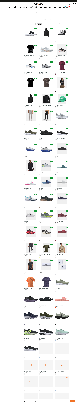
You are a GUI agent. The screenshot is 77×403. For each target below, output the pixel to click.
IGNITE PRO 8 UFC (27, 39)
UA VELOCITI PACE (43, 171)
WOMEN (45, 7)
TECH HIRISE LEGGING (28, 254)
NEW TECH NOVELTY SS (29, 55)
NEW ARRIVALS (61, 7)
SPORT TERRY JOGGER (28, 122)
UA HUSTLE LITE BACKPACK (61, 388)
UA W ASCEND (58, 288)
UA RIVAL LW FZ (27, 171)
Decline (66, 401)
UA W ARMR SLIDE (59, 171)
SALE (67, 7)
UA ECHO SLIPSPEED (59, 221)
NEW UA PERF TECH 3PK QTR (61, 39)
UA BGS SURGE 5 (43, 155)
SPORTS (54, 7)
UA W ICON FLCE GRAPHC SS (61, 72)
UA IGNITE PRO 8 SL (59, 238)
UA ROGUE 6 (26, 338)
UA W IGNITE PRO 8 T (59, 155)
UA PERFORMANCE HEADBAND (45, 271)
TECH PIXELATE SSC (43, 288)
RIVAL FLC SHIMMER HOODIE (30, 105)
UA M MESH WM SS (28, 288)
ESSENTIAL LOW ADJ (59, 105)
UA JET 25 (26, 238)
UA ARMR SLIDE (42, 188)
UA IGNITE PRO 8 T (43, 305)
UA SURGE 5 (26, 138)
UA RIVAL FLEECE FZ (43, 39)
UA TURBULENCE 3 (43, 354)
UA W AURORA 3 (27, 388)
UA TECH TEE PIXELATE (60, 371)
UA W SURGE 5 (58, 122)
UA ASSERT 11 (58, 204)
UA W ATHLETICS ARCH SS (45, 88)
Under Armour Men (29, 19)
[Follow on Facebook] (1, 4)
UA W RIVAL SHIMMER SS (29, 88)
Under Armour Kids (48, 19)
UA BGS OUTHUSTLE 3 (60, 138)
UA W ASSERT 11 (27, 204)
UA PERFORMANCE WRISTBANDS (59, 272)
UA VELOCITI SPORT (28, 72)
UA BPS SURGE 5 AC (28, 155)
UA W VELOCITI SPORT (44, 55)
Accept (72, 401)
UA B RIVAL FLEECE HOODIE (45, 105)
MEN (41, 7)
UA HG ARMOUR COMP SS (44, 254)
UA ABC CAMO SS (59, 254)
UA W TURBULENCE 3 (59, 338)
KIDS (50, 7)
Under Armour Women (38, 19)
